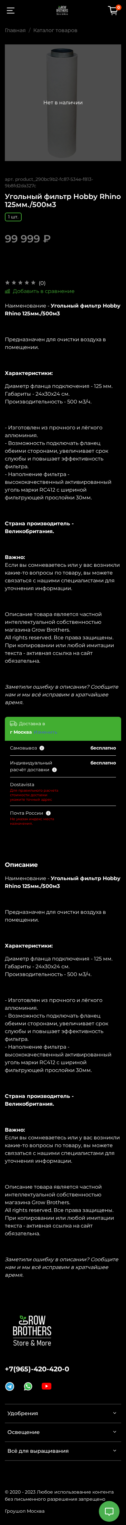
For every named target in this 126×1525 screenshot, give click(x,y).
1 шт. (13, 217)
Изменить (45, 732)
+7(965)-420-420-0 (37, 1369)
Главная (15, 30)
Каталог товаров (55, 30)
